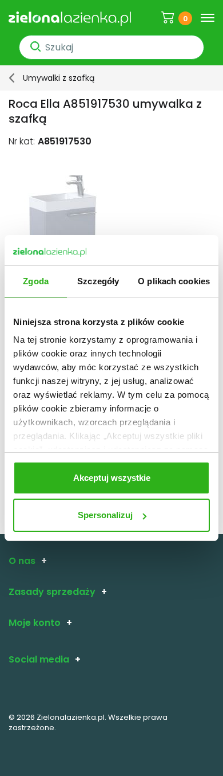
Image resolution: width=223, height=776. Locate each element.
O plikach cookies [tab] (174, 281)
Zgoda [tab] (36, 281)
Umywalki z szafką (58, 78)
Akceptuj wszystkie (111, 478)
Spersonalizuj (105, 515)
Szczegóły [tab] (98, 281)
